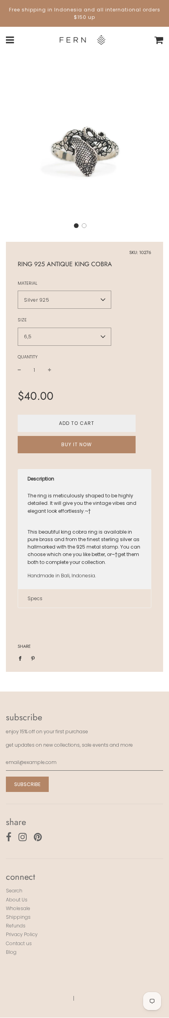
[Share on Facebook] (22, 658)
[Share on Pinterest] (33, 658)
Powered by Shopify (103, 998)
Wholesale (18, 908)
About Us (17, 899)
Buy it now (76, 444)
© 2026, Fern (51, 998)
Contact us (19, 943)
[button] (76, 225)
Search (14, 890)
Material (27, 283)
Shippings (18, 917)
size (22, 320)
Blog (11, 952)
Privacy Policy (22, 934)
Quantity (28, 357)
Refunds (16, 925)
